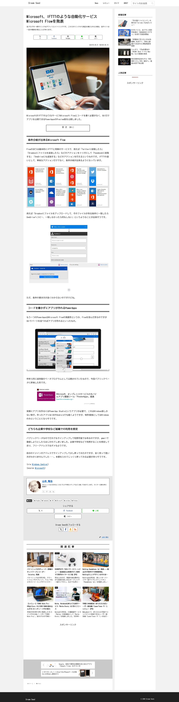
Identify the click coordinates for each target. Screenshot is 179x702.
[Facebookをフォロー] (46, 491)
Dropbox (38, 500)
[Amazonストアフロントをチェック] (50, 491)
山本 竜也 (47, 481)
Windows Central (40, 464)
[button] (152, 3)
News (30, 500)
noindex (68, 500)
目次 (65, 127)
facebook (45, 500)
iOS (52, 500)
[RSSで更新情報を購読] (53, 491)
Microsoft (40, 468)
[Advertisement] (68, 641)
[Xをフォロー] (43, 491)
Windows (75, 500)
